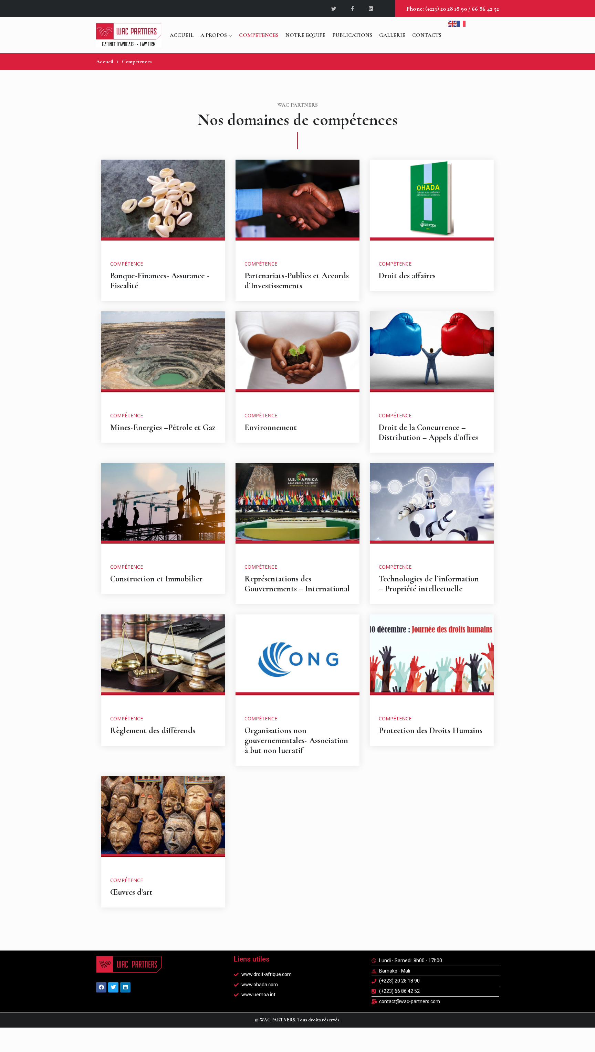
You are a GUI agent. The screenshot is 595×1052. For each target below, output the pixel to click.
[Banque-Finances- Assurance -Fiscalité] (163, 205)
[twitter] (334, 9)
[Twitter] (113, 987)
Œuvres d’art (131, 892)
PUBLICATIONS (352, 35)
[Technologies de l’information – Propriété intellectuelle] (432, 508)
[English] (452, 23)
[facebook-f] (353, 9)
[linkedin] (371, 9)
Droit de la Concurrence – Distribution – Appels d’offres (428, 432)
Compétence (126, 263)
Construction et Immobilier (156, 579)
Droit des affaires (407, 276)
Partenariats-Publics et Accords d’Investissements (296, 281)
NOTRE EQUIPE (305, 35)
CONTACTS (426, 35)
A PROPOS (213, 35)
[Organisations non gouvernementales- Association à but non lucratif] (297, 659)
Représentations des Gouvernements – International (297, 584)
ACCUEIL (182, 35)
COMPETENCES (259, 35)
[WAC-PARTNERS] (128, 35)
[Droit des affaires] (432, 205)
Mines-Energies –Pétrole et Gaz (163, 427)
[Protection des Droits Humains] (432, 659)
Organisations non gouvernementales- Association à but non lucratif (296, 740)
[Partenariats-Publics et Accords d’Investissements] (297, 205)
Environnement (270, 427)
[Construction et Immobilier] (163, 508)
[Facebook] (101, 987)
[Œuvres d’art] (163, 821)
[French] (461, 23)
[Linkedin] (125, 987)
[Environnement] (297, 356)
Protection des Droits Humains (430, 731)
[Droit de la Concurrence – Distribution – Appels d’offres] (432, 356)
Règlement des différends (152, 731)
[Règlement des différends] (163, 659)
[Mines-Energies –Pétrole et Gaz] (163, 356)
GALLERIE (392, 35)
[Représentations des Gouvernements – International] (297, 508)
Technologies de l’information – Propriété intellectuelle (429, 584)
